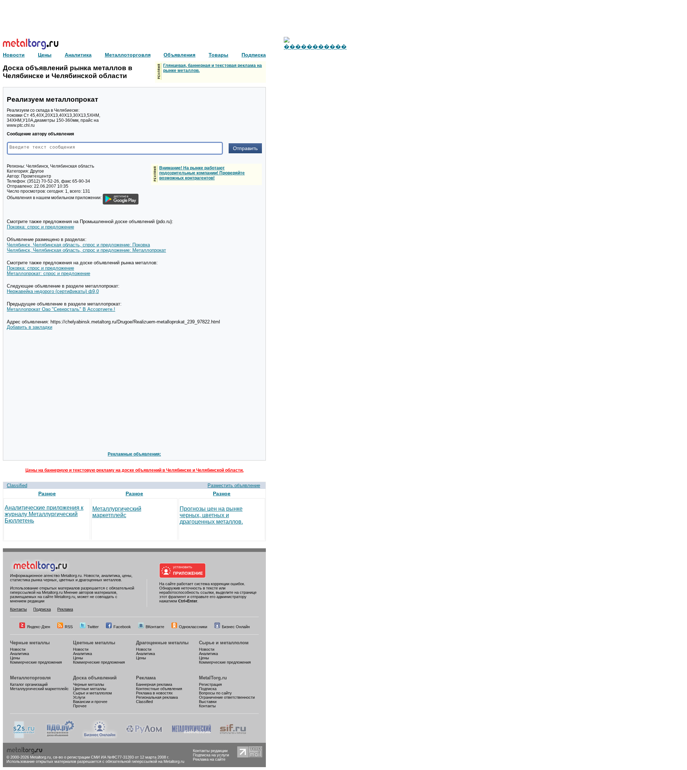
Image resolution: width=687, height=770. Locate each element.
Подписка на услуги (211, 755)
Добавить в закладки (29, 327)
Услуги (79, 697)
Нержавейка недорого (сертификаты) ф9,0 (53, 291)
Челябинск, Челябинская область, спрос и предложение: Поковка (78, 244)
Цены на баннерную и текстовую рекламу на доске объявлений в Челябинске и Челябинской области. (134, 470)
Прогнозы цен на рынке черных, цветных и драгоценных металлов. (211, 515)
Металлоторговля (30, 677)
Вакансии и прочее (90, 701)
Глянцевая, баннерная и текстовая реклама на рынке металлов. (212, 68)
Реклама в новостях (154, 693)
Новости (17, 649)
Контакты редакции (210, 751)
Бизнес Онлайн (236, 627)
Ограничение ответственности (227, 697)
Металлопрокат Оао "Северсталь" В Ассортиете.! (61, 309)
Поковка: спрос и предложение (40, 227)
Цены (15, 658)
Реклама (65, 609)
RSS (69, 627)
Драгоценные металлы (162, 642)
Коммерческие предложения (36, 662)
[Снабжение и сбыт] (24, 737)
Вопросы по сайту (215, 693)
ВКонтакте (155, 627)
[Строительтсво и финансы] (233, 737)
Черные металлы (30, 642)
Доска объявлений (95, 677)
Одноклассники (193, 627)
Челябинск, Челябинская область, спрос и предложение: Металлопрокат (86, 250)
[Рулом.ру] (144, 737)
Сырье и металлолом (224, 642)
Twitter (93, 627)
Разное (47, 493)
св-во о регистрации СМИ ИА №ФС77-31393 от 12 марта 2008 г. (111, 757)
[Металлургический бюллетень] (191, 737)
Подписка (42, 609)
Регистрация (210, 684)
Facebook (122, 627)
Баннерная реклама (154, 684)
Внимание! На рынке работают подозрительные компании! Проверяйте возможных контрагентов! (202, 173)
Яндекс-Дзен (38, 627)
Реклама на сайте (209, 759)
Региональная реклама (157, 697)
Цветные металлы (94, 642)
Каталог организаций (29, 684)
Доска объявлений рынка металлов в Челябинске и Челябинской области (67, 72)
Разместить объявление (234, 485)
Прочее (80, 706)
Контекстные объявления (159, 689)
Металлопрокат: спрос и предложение (48, 273)
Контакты (18, 609)
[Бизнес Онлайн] (99, 737)
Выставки (207, 701)
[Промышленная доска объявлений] (60, 737)
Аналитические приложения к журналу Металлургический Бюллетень (44, 514)
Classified (17, 485)
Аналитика (19, 653)
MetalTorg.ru (213, 677)
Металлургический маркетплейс (116, 512)
